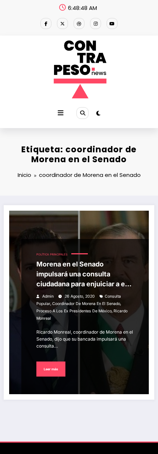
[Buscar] (82, 113)
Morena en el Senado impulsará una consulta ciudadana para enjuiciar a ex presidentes (82, 274)
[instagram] (95, 23)
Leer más (51, 369)
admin (48, 296)
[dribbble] (79, 23)
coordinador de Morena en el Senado (86, 303)
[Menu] (60, 113)
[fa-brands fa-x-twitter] (62, 23)
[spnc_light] (98, 113)
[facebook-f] (45, 23)
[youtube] (112, 23)
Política (42, 254)
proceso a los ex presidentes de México (74, 311)
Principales (59, 254)
